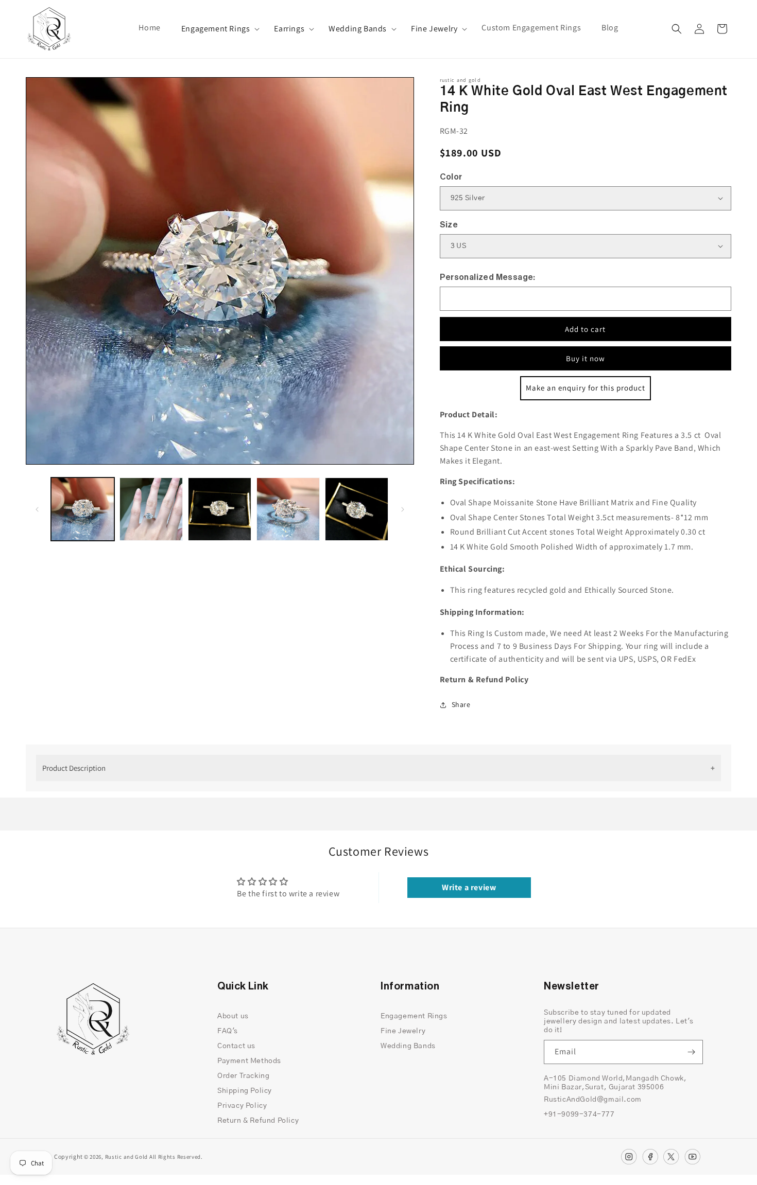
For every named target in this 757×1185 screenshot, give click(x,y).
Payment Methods (249, 1061)
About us (233, 1016)
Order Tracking (243, 1076)
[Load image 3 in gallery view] (219, 509)
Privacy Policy (242, 1105)
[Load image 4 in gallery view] (288, 509)
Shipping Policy (244, 1090)
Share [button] (461, 704)
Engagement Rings (215, 29)
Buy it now (585, 358)
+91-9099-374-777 (579, 1114)
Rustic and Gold (126, 1156)
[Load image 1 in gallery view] (82, 509)
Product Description (74, 768)
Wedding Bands (358, 29)
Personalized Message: (488, 277)
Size (449, 225)
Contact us (236, 1046)
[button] (217, 29)
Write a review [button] (469, 887)
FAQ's (227, 1031)
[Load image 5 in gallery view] (356, 509)
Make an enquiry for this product (585, 388)
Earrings (289, 29)
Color (451, 177)
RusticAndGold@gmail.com (593, 1099)
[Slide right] (402, 509)
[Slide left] (37, 509)
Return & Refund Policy (258, 1120)
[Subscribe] (691, 1052)
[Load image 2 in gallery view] (151, 509)
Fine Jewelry (434, 29)
